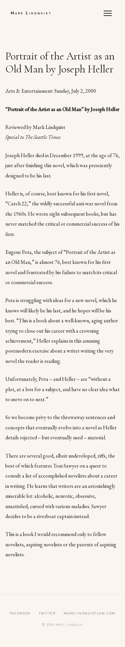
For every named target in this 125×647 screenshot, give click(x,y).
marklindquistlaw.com (89, 613)
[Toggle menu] (109, 13)
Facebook (20, 613)
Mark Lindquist (31, 13)
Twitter (47, 613)
